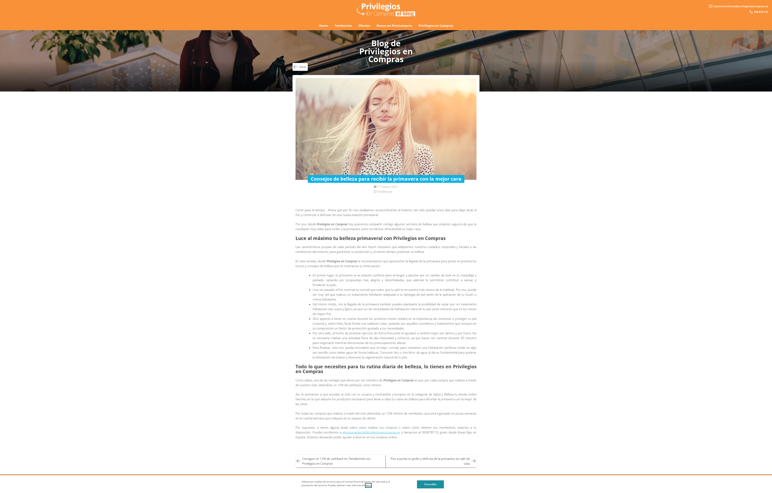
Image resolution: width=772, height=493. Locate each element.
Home (323, 26)
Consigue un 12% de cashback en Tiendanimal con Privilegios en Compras (336, 461)
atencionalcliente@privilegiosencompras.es (371, 432)
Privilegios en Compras (436, 26)
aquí (368, 485)
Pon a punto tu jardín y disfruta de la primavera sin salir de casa (430, 461)
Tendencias (343, 26)
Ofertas (364, 26)
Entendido (430, 484)
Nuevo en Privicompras (394, 26)
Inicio (302, 67)
